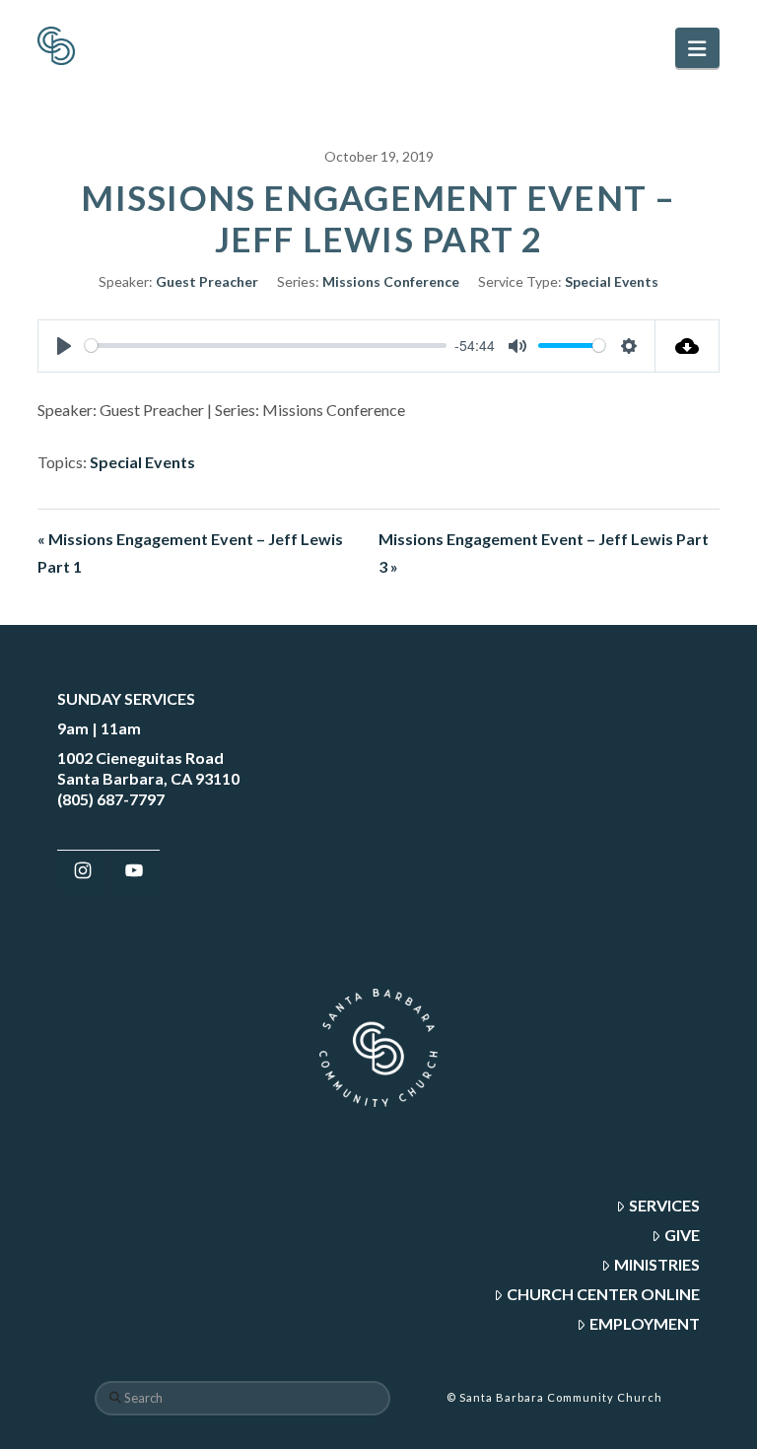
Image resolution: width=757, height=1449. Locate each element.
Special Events (611, 281)
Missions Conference (390, 281)
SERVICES (664, 1205)
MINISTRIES (657, 1264)
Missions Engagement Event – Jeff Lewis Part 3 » (543, 553)
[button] (697, 48)
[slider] (266, 345)
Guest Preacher (207, 281)
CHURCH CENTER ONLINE (603, 1293)
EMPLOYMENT (644, 1323)
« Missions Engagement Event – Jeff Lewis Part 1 (190, 553)
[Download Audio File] (687, 346)
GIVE (682, 1234)
